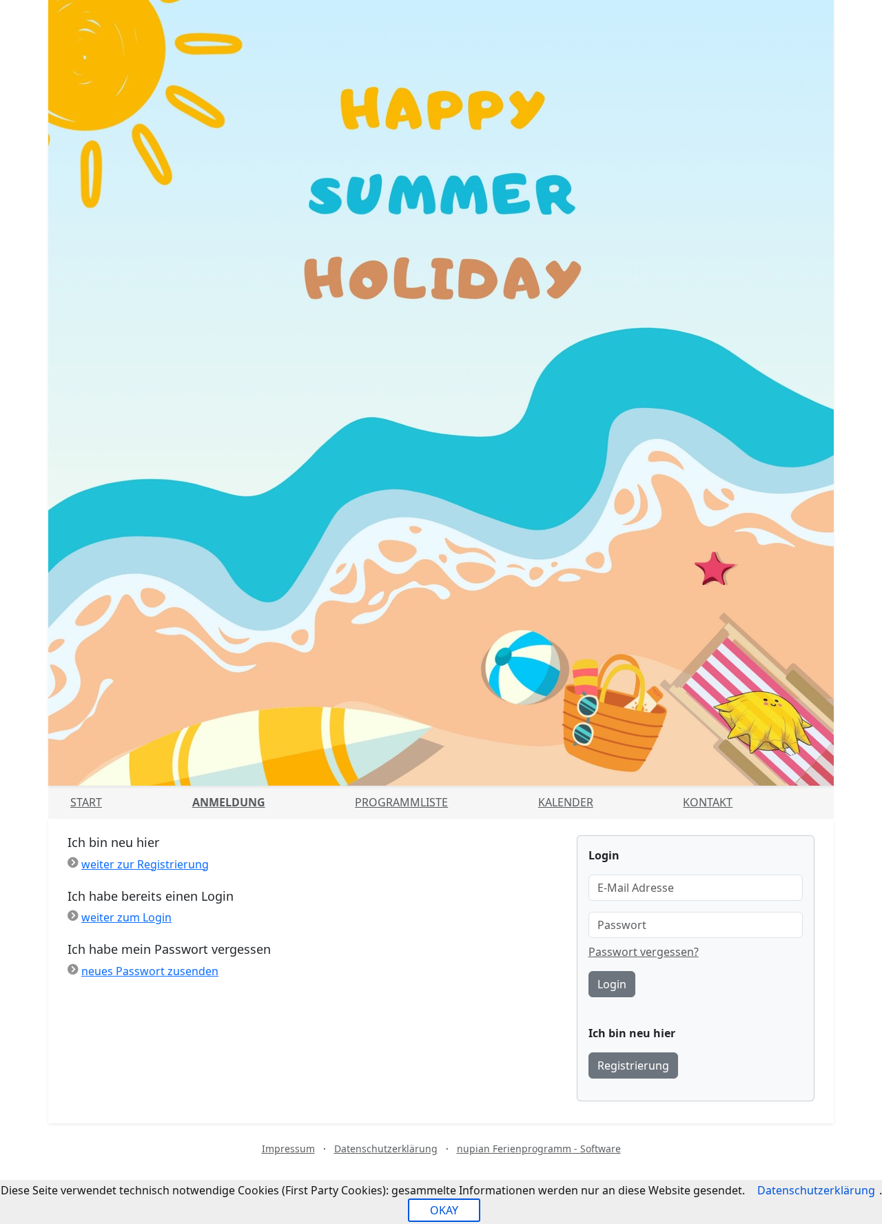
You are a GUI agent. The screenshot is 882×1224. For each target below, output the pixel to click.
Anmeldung (228, 802)
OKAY (444, 1210)
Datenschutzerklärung (386, 1148)
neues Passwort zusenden (149, 971)
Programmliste (401, 802)
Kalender (565, 802)
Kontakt (707, 802)
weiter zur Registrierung (145, 864)
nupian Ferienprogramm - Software (539, 1148)
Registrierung (633, 1065)
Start (86, 802)
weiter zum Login (126, 917)
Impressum (288, 1148)
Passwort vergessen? (643, 951)
